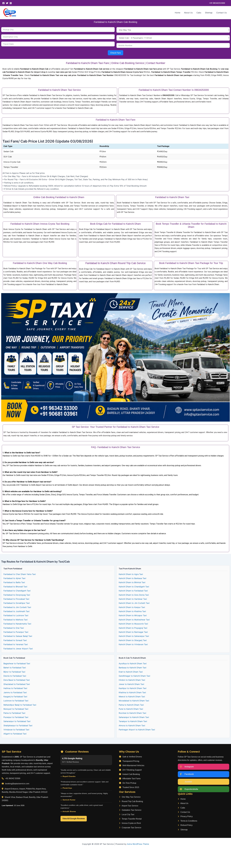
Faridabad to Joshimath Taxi (16, 611)
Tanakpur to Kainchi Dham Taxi (133, 721)
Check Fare (115, 53)
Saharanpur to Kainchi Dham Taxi (134, 717)
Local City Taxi (127, 814)
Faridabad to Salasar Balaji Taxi (17, 636)
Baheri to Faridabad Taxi (14, 667)
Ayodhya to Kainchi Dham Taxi (133, 663)
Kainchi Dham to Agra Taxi (131, 574)
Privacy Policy (186, 816)
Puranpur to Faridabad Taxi (15, 717)
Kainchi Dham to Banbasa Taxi (132, 578)
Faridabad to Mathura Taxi (15, 619)
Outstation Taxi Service (131, 810)
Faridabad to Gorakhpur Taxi (16, 603)
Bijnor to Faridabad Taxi (14, 672)
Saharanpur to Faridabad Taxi (16, 721)
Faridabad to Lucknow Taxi (15, 615)
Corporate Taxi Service (131, 828)
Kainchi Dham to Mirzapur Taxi (133, 615)
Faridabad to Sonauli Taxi (15, 640)
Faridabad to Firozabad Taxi (16, 599)
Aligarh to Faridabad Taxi (14, 733)
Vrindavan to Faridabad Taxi (16, 729)
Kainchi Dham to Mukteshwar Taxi (134, 619)
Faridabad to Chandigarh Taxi (17, 590)
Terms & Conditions (188, 821)
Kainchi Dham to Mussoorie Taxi (133, 624)
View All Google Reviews (73, 819)
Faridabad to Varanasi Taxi (15, 644)
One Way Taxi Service (131, 797)
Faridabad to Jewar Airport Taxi (18, 648)
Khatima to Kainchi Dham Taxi (132, 692)
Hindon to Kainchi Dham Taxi (132, 680)
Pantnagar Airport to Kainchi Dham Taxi (137, 729)
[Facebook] (3, 3)
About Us (188, 12)
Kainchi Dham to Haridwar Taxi (133, 599)
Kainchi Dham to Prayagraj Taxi (133, 628)
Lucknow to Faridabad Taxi (15, 700)
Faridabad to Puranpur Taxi (15, 632)
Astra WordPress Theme (138, 844)
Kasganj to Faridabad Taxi (15, 696)
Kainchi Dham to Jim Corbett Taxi (134, 603)
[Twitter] (7, 3)
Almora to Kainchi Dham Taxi (132, 725)
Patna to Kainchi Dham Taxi (131, 705)
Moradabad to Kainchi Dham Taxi (134, 700)
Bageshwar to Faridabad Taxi (16, 663)
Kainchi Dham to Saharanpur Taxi (134, 636)
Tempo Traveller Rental (131, 819)
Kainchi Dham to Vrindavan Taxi (133, 644)
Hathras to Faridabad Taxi (15, 688)
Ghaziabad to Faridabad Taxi (16, 684)
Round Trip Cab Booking (132, 801)
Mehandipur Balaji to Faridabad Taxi (19, 705)
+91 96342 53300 (12, 778)
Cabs (198, 12)
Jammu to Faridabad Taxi (15, 692)
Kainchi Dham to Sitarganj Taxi (133, 640)
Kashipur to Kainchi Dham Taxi (132, 688)
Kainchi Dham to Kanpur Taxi (132, 607)
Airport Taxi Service (129, 806)
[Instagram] (11, 3)
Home (177, 12)
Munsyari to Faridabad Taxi (15, 709)
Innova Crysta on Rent (131, 823)
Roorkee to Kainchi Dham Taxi (132, 713)
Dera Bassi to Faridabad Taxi (16, 680)
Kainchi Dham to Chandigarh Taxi (134, 586)
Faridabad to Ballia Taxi (14, 582)
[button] (217, 3)
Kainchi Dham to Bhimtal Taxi (132, 582)
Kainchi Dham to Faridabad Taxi (133, 590)
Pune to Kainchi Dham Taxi (131, 709)
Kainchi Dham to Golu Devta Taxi (134, 595)
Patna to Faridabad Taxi (14, 713)
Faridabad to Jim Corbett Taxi (17, 607)
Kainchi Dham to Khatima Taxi (132, 611)
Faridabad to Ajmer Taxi (14, 578)
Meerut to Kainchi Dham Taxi (132, 696)
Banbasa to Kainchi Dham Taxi (132, 667)
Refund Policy (186, 825)
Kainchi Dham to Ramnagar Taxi (133, 632)
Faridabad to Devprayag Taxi (16, 595)
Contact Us (221, 12)
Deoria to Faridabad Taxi (14, 676)
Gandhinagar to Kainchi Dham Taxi (134, 676)
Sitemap (208, 12)
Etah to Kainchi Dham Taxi (131, 672)
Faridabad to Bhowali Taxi (15, 586)
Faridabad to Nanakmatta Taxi (17, 624)
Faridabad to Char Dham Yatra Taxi (19, 574)
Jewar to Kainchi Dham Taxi (131, 684)
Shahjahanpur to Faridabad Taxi (17, 725)
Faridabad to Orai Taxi (13, 628)
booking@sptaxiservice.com (17, 784)
